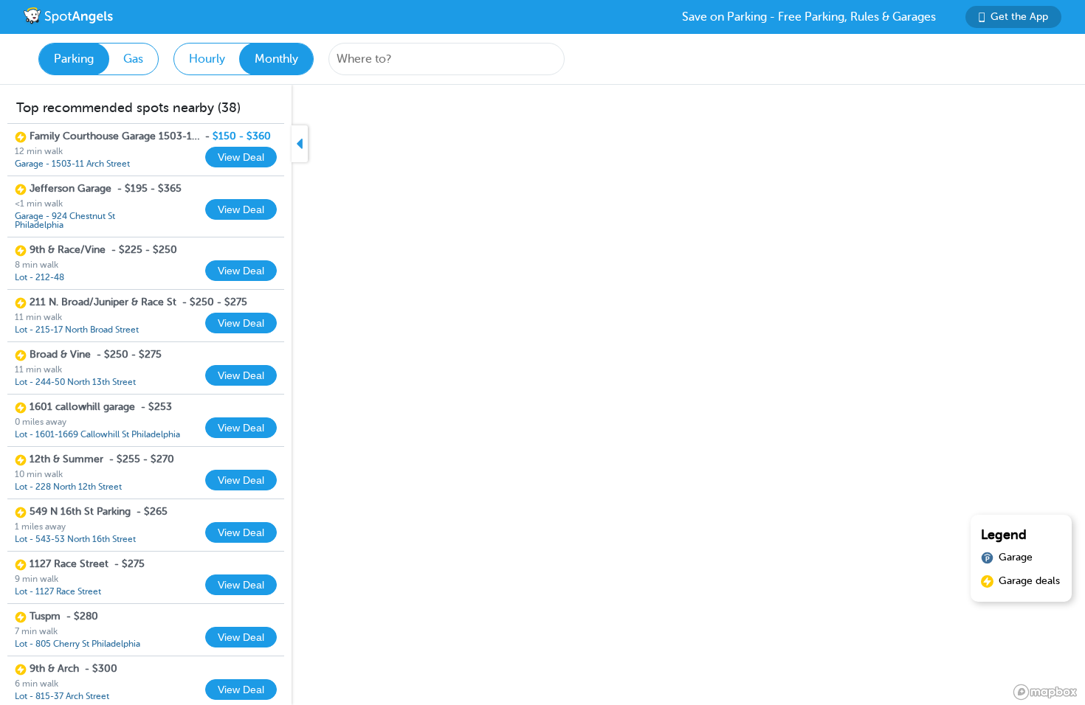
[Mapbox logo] (1045, 692)
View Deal (241, 157)
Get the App (1019, 16)
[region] (542, 395)
